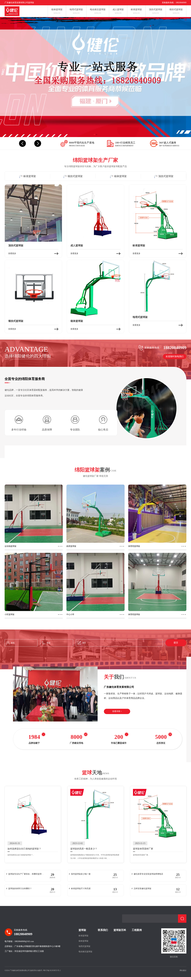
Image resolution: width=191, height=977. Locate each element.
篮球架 (82, 930)
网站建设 (183, 970)
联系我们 (103, 930)
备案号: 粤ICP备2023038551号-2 (49, 970)
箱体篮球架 (83, 941)
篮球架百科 (120, 930)
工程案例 (137, 930)
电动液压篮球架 (85, 952)
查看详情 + (117, 711)
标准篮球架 (83, 936)
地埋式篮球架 (84, 946)
